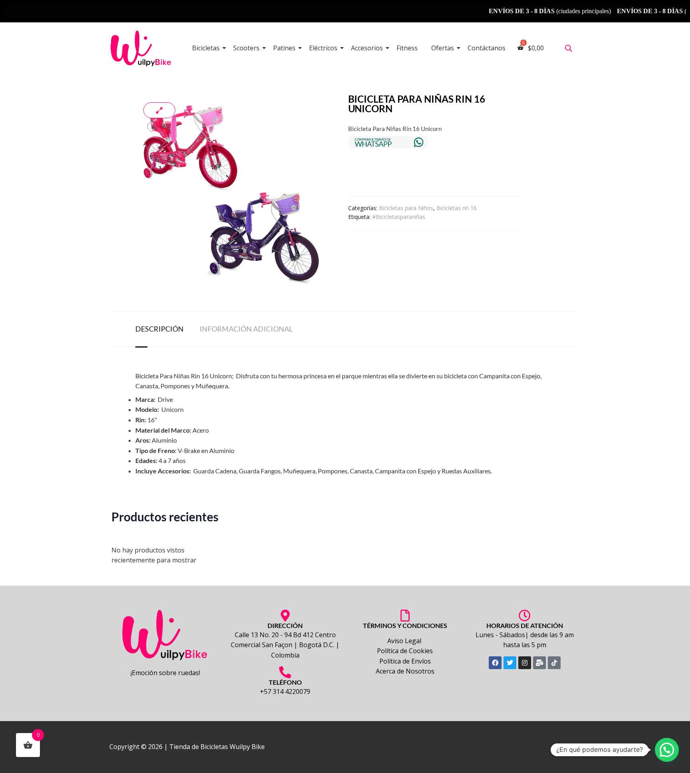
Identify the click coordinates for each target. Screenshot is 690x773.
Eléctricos (323, 48)
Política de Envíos (405, 661)
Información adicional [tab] (246, 328)
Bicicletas (206, 48)
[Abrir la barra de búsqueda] (569, 48)
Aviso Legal (405, 640)
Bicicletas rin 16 (456, 208)
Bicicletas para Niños (406, 208)
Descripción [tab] (159, 328)
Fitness (407, 48)
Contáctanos (487, 48)
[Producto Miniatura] (159, 110)
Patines (284, 48)
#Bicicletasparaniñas (398, 217)
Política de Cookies (405, 650)
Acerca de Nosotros (405, 671)
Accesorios (367, 48)
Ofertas (442, 48)
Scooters (246, 48)
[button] (667, 750)
